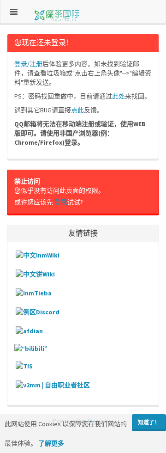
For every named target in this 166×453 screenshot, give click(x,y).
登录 (20, 64)
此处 (118, 96)
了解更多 (51, 443)
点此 (77, 110)
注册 (36, 64)
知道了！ (149, 422)
